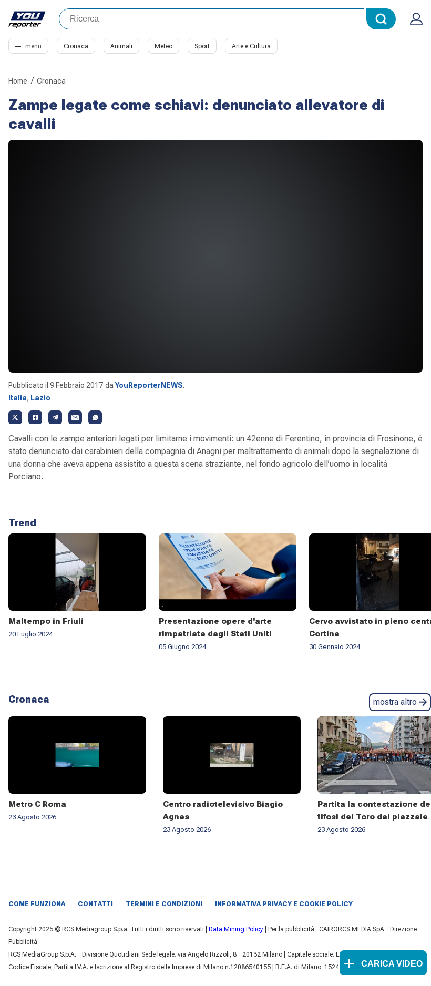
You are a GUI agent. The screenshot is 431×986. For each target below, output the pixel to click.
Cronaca (76, 46)
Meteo (163, 46)
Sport (202, 46)
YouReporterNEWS (149, 385)
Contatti (95, 904)
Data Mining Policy (236, 929)
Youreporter (27, 18)
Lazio (40, 398)
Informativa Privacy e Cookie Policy (284, 904)
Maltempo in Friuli (46, 621)
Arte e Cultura (251, 46)
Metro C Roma (37, 804)
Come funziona (36, 904)
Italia (17, 398)
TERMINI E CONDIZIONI (164, 904)
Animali (121, 46)
